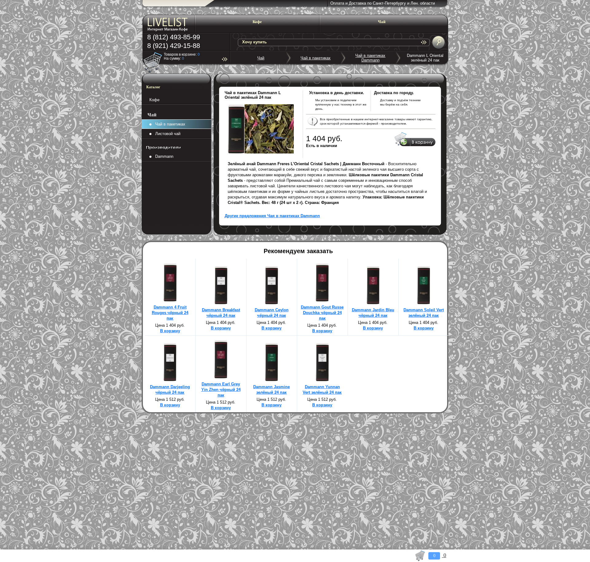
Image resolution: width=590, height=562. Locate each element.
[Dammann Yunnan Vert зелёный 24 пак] (322, 379)
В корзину (170, 331)
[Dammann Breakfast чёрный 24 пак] (220, 303)
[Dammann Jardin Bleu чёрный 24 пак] (373, 303)
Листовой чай (165, 133)
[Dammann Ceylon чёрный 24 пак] (271, 303)
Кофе (154, 100)
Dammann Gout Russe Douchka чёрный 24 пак (322, 313)
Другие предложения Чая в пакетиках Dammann (272, 215)
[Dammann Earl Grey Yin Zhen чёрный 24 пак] (220, 377)
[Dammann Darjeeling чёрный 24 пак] (169, 379)
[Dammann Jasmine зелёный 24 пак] (271, 379)
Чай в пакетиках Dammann (370, 57)
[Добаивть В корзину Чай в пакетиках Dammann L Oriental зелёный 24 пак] (415, 145)
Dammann (162, 156)
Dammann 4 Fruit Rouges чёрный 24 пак (170, 313)
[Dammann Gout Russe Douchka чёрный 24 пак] (322, 300)
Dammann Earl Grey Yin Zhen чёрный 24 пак (221, 389)
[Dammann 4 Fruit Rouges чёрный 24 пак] (170, 300)
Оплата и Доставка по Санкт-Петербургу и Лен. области (382, 3)
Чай (260, 58)
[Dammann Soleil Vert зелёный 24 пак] (423, 303)
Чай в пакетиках (316, 58)
